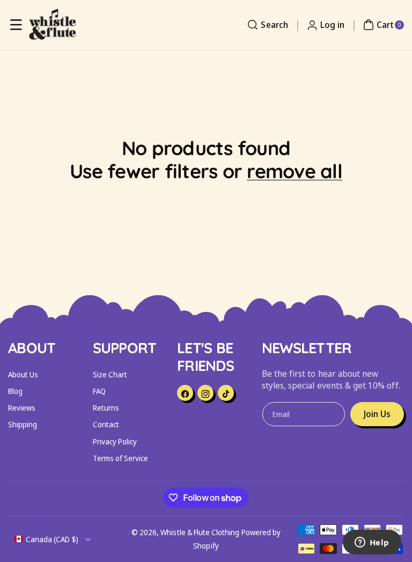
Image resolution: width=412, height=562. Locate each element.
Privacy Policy (115, 441)
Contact (106, 424)
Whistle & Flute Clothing (199, 532)
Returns (106, 408)
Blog (15, 391)
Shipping (22, 424)
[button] (16, 25)
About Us (23, 374)
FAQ (99, 391)
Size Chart (110, 374)
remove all (294, 171)
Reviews (21, 408)
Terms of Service (121, 458)
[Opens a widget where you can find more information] (371, 543)
